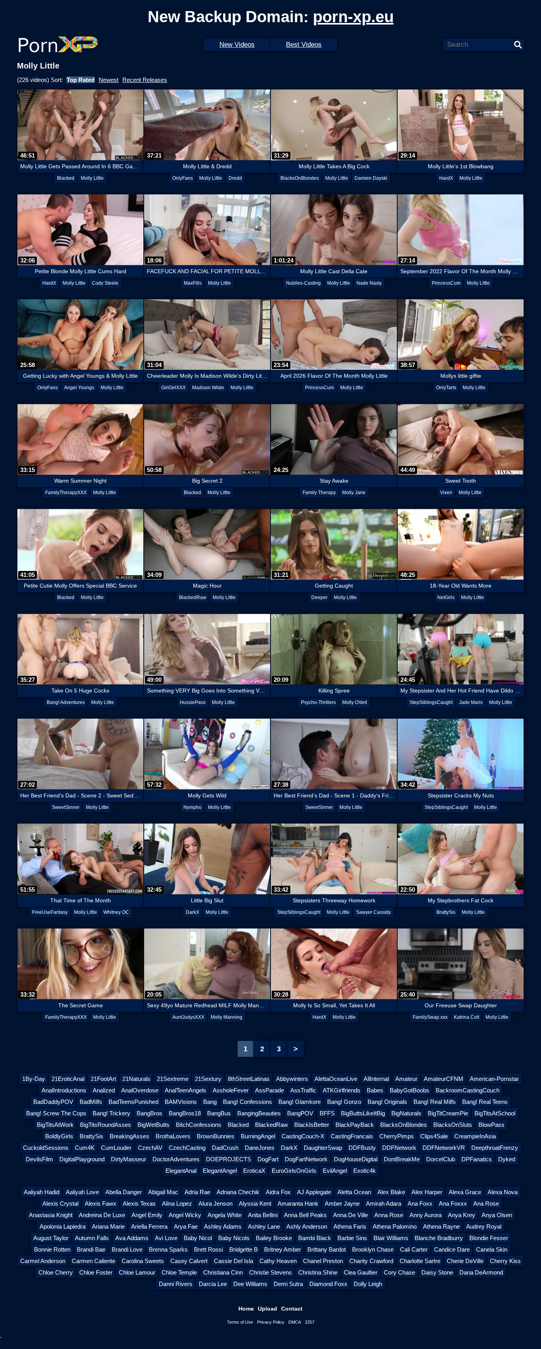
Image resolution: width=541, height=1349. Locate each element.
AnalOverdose (139, 1090)
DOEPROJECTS (228, 1159)
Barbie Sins (352, 1238)
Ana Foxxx (453, 1203)
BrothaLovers (173, 1136)
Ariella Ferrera (149, 1226)
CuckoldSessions (46, 1147)
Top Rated (81, 79)
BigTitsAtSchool (494, 1113)
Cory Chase (399, 1272)
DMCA (294, 1322)
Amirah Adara (383, 1203)
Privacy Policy (270, 1322)
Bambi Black (314, 1238)
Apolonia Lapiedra (63, 1226)
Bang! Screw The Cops (56, 1113)
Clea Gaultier (360, 1272)
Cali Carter (414, 1249)
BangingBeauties (259, 1113)
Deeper (319, 597)
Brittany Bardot (326, 1249)
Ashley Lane (264, 1226)
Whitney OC (116, 912)
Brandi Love (127, 1249)
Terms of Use (240, 1322)
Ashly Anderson (306, 1226)
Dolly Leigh (368, 1284)
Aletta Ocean (354, 1192)
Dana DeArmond (481, 1272)
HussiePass (193, 702)
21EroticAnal (67, 1078)
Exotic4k (364, 1170)
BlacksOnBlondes (299, 178)
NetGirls (446, 597)
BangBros (149, 1113)
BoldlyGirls (59, 1136)
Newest (108, 79)
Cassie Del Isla (233, 1261)
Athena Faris (349, 1226)
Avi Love (166, 1238)
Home (246, 1308)
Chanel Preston (323, 1261)
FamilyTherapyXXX (66, 492)
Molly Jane (354, 492)
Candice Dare (452, 1249)
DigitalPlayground (82, 1159)
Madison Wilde (208, 387)
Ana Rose (486, 1203)
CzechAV (150, 1147)
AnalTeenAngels (185, 1090)
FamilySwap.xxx (430, 1017)
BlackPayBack (354, 1124)
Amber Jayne (342, 1203)
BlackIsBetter (311, 1124)
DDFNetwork (399, 1147)
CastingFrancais (352, 1136)
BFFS (327, 1113)
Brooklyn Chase (373, 1249)
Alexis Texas (139, 1203)
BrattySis (445, 912)
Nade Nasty (369, 283)
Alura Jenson (215, 1203)
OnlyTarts (446, 387)
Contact (292, 1308)
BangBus (219, 1113)
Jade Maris (471, 702)
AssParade (269, 1090)
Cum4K (85, 1147)
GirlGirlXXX (173, 387)
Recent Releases (144, 79)
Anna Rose (388, 1215)
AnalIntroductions (64, 1090)
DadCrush (225, 1147)
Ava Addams (132, 1238)
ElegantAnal (181, 1170)
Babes (375, 1090)
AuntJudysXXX (188, 1017)
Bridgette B (243, 1249)
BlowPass (491, 1124)
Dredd (235, 178)
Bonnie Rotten (52, 1249)
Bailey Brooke (274, 1238)
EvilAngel (335, 1170)
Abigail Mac (163, 1192)
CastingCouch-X (303, 1136)
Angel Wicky (185, 1215)
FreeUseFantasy (50, 912)
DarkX (192, 912)
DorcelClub (440, 1159)
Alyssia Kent (255, 1203)
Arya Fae (186, 1226)
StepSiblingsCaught (431, 702)
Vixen (446, 492)
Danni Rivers (175, 1284)
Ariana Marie (108, 1226)
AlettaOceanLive (335, 1078)
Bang (210, 1101)
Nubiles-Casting (303, 283)
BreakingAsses (129, 1136)
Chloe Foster (95, 1272)
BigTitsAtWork (55, 1124)
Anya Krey (461, 1215)
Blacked (65, 178)
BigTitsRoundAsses (105, 1124)
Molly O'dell (354, 702)
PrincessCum (446, 283)
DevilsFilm (39, 1159)
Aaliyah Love (82, 1192)
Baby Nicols (234, 1238)
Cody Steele (105, 283)
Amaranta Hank (298, 1203)
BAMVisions (181, 1101)
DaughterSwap (323, 1147)
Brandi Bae (91, 1249)
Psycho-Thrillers (318, 702)
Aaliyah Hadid (41, 1192)
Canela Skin (491, 1249)
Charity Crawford (371, 1261)
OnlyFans (182, 178)
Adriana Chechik (238, 1192)
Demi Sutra (288, 1284)
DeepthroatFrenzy (494, 1147)
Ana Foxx (420, 1203)
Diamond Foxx (328, 1284)
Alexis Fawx (100, 1203)
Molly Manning (226, 1017)
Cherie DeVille (465, 1261)
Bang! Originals (387, 1101)
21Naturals (136, 1078)
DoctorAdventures (176, 1159)
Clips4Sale (434, 1136)
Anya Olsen (497, 1215)
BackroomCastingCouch (467, 1090)
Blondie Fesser (488, 1238)
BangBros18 (185, 1113)
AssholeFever (231, 1090)
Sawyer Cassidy (373, 912)
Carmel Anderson (42, 1261)
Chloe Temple (179, 1272)
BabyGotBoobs (409, 1090)
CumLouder (116, 1147)
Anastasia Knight (50, 1215)
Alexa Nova (503, 1192)
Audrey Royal (483, 1226)
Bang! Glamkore (299, 1101)
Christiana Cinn (223, 1272)
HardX (446, 178)
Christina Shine (317, 1272)
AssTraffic (303, 1090)
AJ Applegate (314, 1192)
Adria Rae (197, 1192)
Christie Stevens (270, 1272)
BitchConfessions (198, 1124)
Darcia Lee (213, 1284)
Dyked (506, 1159)
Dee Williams (250, 1284)
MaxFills (193, 283)
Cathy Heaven (278, 1261)
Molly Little (92, 178)
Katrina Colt (466, 1017)
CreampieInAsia (475, 1136)
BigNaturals (406, 1113)
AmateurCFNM (443, 1078)
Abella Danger (123, 1192)
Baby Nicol (198, 1238)
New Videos (237, 44)
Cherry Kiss (505, 1261)
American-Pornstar (494, 1078)
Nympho (192, 807)
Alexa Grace (465, 1192)
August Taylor (51, 1238)
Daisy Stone (437, 1272)
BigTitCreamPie (448, 1113)
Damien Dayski (370, 178)
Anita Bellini (263, 1215)
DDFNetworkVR (444, 1147)
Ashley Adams (223, 1226)
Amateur (406, 1078)
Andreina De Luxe (102, 1215)
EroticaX (254, 1170)
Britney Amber (282, 1249)
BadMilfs (91, 1101)
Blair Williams (390, 1238)
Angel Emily (146, 1215)
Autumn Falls (92, 1238)
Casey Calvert (189, 1261)
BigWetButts (153, 1124)
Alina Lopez (177, 1203)
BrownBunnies (215, 1136)
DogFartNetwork (306, 1159)
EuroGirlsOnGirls (294, 1170)
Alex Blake (391, 1192)
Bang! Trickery (111, 1113)
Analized (104, 1090)
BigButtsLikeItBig (363, 1113)
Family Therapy (319, 492)
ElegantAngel (220, 1170)
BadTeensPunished (133, 1101)
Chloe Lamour (137, 1272)
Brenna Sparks (168, 1249)
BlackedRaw (192, 597)
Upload (267, 1308)
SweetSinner (66, 807)
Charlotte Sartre (420, 1261)
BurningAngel (258, 1136)
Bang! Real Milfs (434, 1101)
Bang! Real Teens (485, 1101)
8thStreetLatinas (249, 1078)
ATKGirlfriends (341, 1090)
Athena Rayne (441, 1226)
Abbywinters (292, 1078)
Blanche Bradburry (439, 1238)
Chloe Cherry (55, 1272)
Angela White (225, 1215)
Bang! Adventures (66, 702)
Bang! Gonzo (344, 1101)
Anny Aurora (426, 1215)
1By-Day (33, 1078)
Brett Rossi (208, 1249)
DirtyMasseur (128, 1159)
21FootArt (103, 1078)
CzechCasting (187, 1147)
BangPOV (300, 1113)
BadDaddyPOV (53, 1101)
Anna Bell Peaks (305, 1215)
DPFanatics (476, 1159)
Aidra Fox (278, 1192)
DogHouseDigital (355, 1159)
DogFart (267, 1159)
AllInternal (376, 1078)
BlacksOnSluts (452, 1124)
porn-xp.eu (353, 16)
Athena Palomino (395, 1226)
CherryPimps (396, 1136)
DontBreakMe (402, 1159)
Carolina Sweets (143, 1261)
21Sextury (208, 1078)
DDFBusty (362, 1147)
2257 (309, 1322)
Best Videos (304, 44)
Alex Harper (426, 1192)
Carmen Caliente (93, 1261)
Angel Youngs (79, 387)
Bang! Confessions (247, 1101)
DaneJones (259, 1147)
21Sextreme (173, 1078)
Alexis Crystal (60, 1203)
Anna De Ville (350, 1215)
